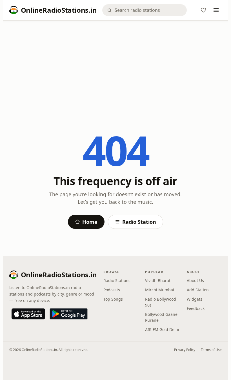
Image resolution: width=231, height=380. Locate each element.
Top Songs (113, 299)
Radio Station (139, 221)
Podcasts (111, 289)
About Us (195, 280)
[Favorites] (203, 10)
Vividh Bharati (158, 280)
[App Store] (28, 313)
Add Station (198, 289)
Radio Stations (116, 280)
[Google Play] (69, 313)
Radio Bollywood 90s (160, 302)
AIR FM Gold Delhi (162, 329)
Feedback (196, 308)
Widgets (194, 299)
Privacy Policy (184, 349)
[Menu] (216, 10)
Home (89, 221)
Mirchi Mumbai (159, 289)
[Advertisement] (115, 66)
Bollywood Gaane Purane (161, 317)
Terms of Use (211, 349)
